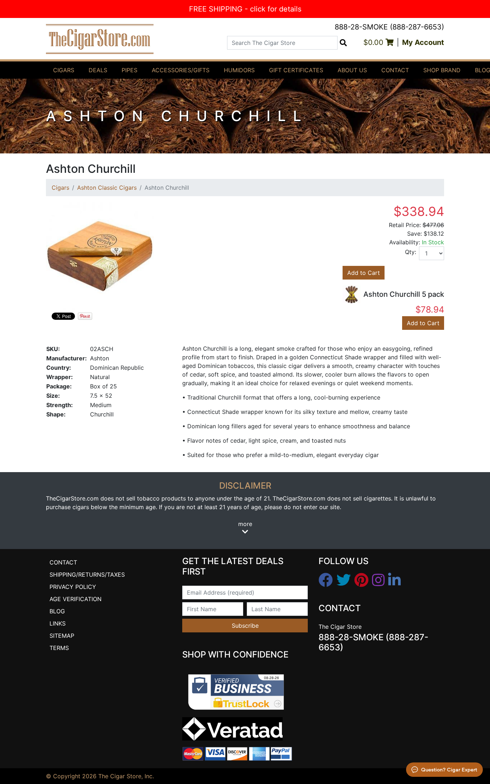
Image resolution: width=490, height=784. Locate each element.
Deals (98, 70)
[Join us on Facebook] (326, 580)
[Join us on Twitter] (343, 580)
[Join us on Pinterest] (361, 580)
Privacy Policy (73, 586)
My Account (423, 42)
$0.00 (374, 42)
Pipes (129, 70)
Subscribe (245, 625)
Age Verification (76, 599)
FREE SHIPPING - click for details (245, 9)
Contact (395, 70)
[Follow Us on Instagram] (378, 580)
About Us (352, 70)
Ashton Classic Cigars (107, 187)
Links (58, 623)
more (245, 523)
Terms (59, 647)
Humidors (239, 70)
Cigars (63, 70)
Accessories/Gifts (180, 70)
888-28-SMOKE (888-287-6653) (389, 27)
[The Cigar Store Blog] (394, 580)
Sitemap (62, 635)
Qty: (410, 251)
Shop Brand (442, 70)
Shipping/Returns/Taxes (87, 574)
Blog (57, 611)
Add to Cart (363, 272)
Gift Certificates (296, 70)
